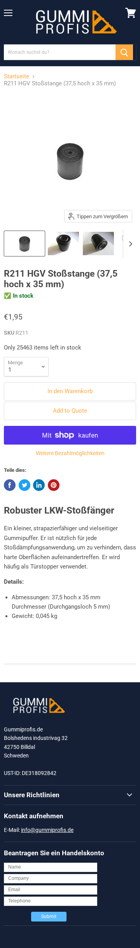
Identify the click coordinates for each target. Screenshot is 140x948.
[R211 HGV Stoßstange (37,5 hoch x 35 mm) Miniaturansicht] (24, 243)
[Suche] (124, 52)
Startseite (16, 76)
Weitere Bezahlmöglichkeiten (70, 453)
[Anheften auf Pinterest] (54, 485)
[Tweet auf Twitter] (24, 485)
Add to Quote (70, 410)
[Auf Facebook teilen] (10, 485)
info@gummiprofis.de (47, 830)
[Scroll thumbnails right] (129, 243)
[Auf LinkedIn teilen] (39, 485)
